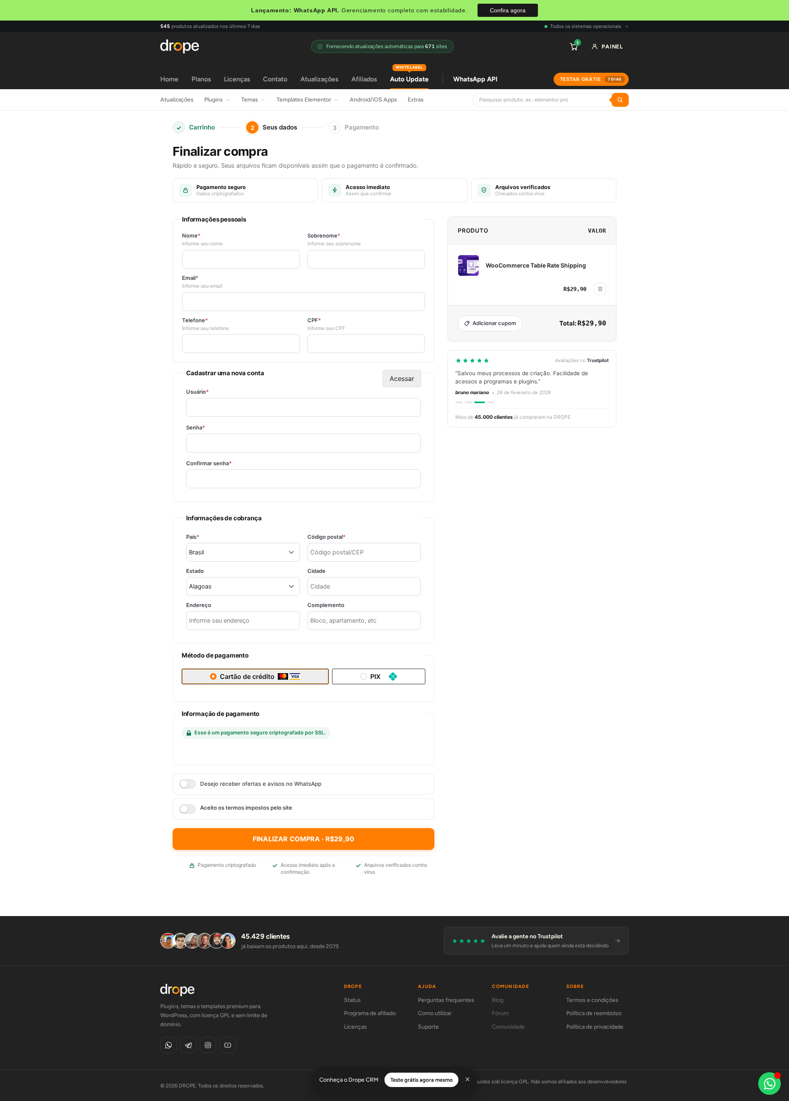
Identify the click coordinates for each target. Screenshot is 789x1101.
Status (352, 1000)
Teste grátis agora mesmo (421, 1080)
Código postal (340, 537)
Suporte (428, 1026)
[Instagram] (208, 1045)
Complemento (325, 605)
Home (169, 79)
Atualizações (319, 79)
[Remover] (600, 289)
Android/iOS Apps (373, 99)
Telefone (195, 320)
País (207, 537)
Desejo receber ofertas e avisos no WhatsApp (260, 783)
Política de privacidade (594, 1026)
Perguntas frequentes (446, 1000)
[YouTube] (227, 1045)
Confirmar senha (223, 463)
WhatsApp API (475, 79)
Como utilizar (435, 1013)
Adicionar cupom (494, 323)
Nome (191, 235)
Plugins (213, 99)
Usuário (211, 392)
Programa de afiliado (370, 1013)
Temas (249, 99)
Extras (416, 99)
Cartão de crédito (247, 676)
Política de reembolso (593, 1013)
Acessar (402, 378)
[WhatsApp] (168, 1045)
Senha (209, 427)
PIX (375, 676)
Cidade (316, 571)
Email (190, 278)
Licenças (237, 79)
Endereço (198, 605)
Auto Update (409, 76)
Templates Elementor (304, 99)
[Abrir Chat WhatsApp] (769, 1083)
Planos (201, 79)
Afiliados (364, 79)
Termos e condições (592, 1000)
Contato (275, 79)
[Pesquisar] (620, 100)
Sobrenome (323, 235)
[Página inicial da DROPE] (179, 46)
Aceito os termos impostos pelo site (246, 807)
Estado (195, 571)
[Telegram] (188, 1045)
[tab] (459, 402)
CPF (314, 320)
